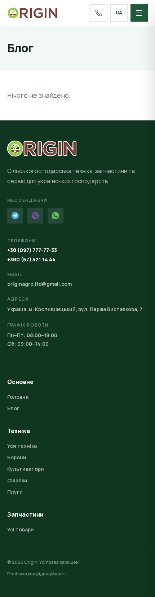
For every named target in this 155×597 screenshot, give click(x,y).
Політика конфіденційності (37, 574)
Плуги (15, 491)
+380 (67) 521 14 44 (31, 259)
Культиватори (25, 468)
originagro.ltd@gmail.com (39, 283)
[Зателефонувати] (98, 13)
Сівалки (17, 480)
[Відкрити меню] (139, 13)
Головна (17, 396)
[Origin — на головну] (32, 13)
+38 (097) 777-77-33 (32, 250)
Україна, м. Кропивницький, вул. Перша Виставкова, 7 (74, 309)
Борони (16, 457)
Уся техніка (22, 445)
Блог (13, 408)
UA (119, 13)
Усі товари (20, 529)
